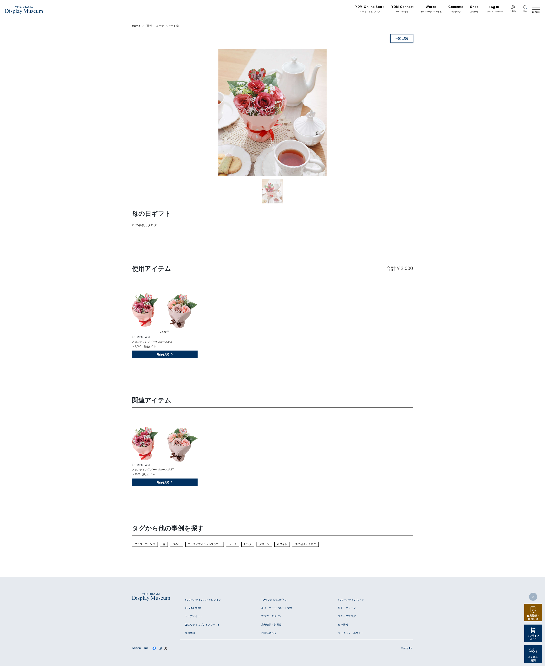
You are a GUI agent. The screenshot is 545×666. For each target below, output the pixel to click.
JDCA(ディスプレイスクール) (202, 624)
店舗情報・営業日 (271, 624)
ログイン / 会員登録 (494, 9)
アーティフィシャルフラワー (204, 544)
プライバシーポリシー (350, 633)
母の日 (176, 544)
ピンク (248, 544)
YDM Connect (193, 607)
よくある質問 (533, 659)
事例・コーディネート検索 (276, 607)
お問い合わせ (269, 633)
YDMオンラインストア (351, 599)
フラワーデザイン (271, 616)
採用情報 (190, 633)
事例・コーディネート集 (431, 9)
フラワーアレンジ (145, 544)
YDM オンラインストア (369, 9)
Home (136, 25)
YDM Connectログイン (274, 599)
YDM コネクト (402, 9)
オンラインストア (533, 637)
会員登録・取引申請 (533, 617)
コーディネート (194, 616)
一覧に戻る (402, 38)
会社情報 (343, 624)
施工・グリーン (347, 607)
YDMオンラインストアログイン (203, 599)
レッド (232, 544)
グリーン (264, 544)
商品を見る (163, 354)
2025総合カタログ (305, 544)
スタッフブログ (347, 616)
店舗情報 (474, 9)
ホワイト (282, 544)
